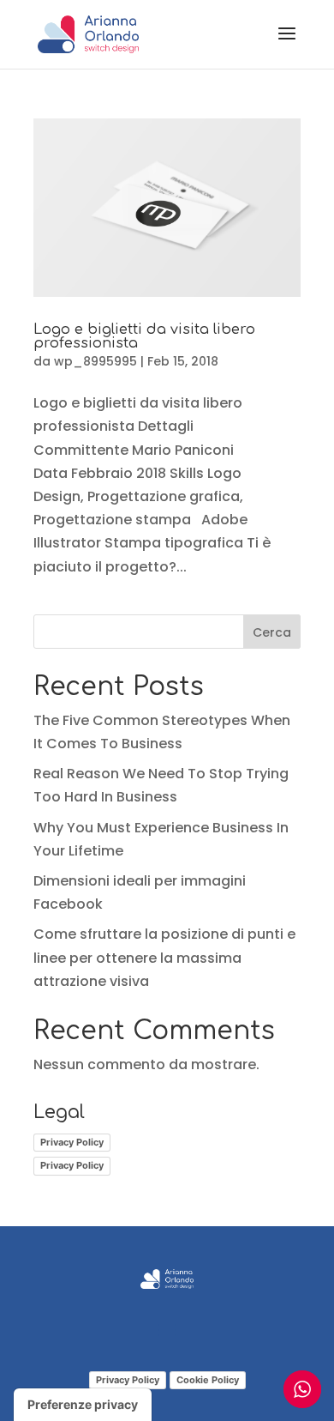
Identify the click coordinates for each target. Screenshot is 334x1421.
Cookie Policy (207, 1380)
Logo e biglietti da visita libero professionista (144, 336)
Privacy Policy (72, 1142)
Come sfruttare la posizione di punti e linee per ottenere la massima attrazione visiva (164, 957)
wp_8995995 (95, 361)
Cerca (272, 632)
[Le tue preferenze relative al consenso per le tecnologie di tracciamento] (83, 1404)
